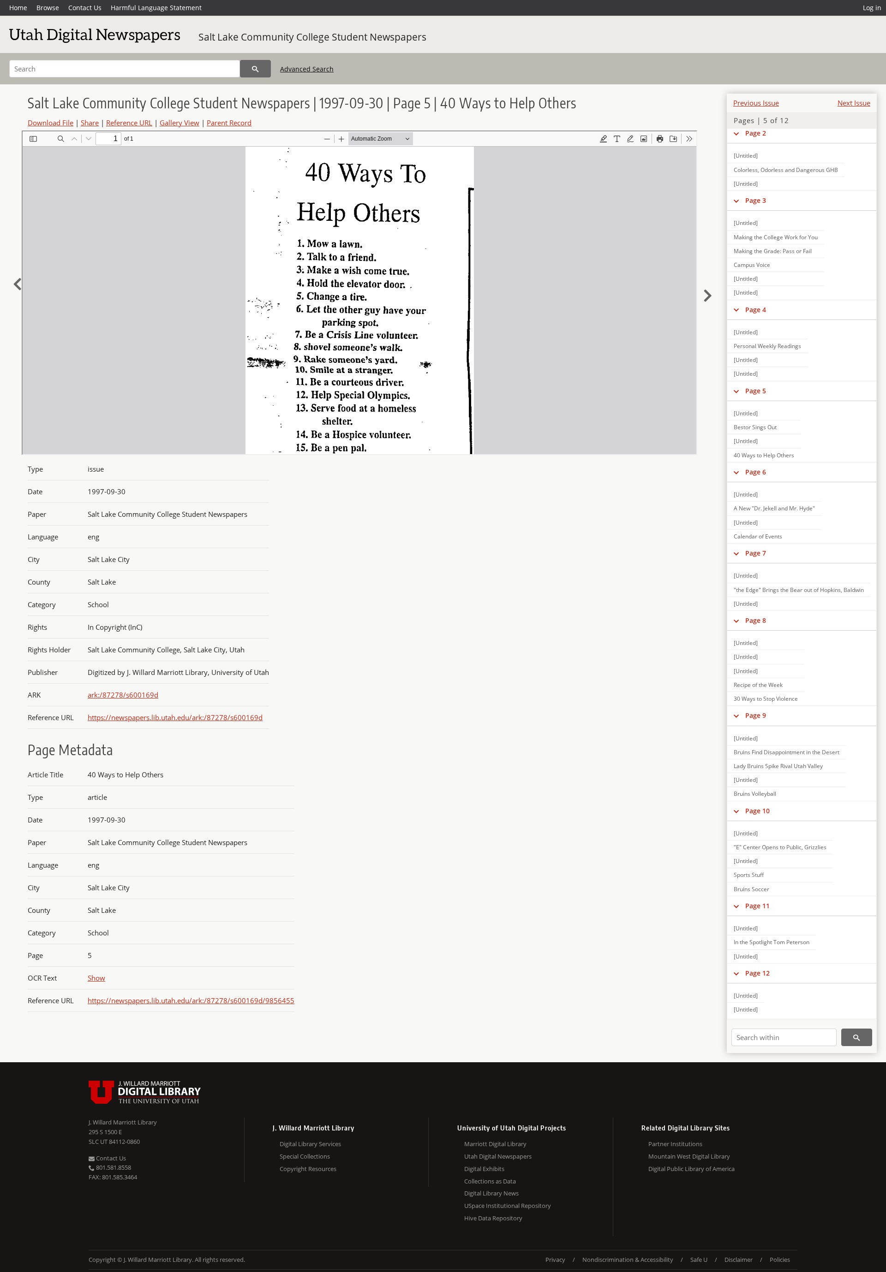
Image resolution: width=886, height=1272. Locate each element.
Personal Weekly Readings (767, 346)
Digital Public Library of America (691, 1169)
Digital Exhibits (484, 1169)
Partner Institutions (675, 1144)
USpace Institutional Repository (507, 1205)
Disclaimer (738, 1259)
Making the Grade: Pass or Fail (773, 251)
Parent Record (229, 122)
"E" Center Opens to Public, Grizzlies (780, 847)
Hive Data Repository (493, 1218)
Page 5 (755, 390)
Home (18, 7)
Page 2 (755, 133)
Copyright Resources (308, 1169)
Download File (50, 122)
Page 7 (755, 553)
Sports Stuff (749, 875)
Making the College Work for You (776, 237)
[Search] (255, 68)
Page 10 (757, 810)
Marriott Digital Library (495, 1144)
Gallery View (179, 122)
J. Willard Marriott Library (123, 1122)
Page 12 (757, 973)
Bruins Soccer (751, 889)
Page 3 (755, 200)
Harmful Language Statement (156, 7)
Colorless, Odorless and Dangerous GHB (786, 170)
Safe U (698, 1259)
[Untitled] (746, 156)
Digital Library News (491, 1193)
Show (96, 977)
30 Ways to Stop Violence (766, 699)
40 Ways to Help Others (764, 455)
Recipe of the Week (758, 685)
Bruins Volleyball (755, 794)
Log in (872, 7)
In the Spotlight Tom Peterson (771, 942)
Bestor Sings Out (755, 427)
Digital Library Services (310, 1144)
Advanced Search (307, 69)
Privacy (555, 1259)
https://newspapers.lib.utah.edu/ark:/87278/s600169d (175, 717)
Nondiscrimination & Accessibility (627, 1259)
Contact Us (85, 7)
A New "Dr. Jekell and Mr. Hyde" (774, 508)
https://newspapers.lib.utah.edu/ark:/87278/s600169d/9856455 (191, 1000)
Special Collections (305, 1156)
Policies (780, 1259)
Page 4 (755, 309)
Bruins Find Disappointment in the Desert (786, 752)
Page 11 (757, 905)
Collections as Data (490, 1181)
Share (90, 122)
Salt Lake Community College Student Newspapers (312, 36)
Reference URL (129, 122)
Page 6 (755, 471)
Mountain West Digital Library (689, 1156)
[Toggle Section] (736, 133)
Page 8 (755, 620)
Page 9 (755, 715)
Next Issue (854, 102)
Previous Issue (756, 102)
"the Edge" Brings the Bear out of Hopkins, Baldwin (799, 590)
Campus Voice (752, 265)
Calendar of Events (758, 536)
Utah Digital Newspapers (498, 1156)
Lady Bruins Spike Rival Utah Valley (778, 766)
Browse (47, 7)
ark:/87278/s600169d (123, 694)
